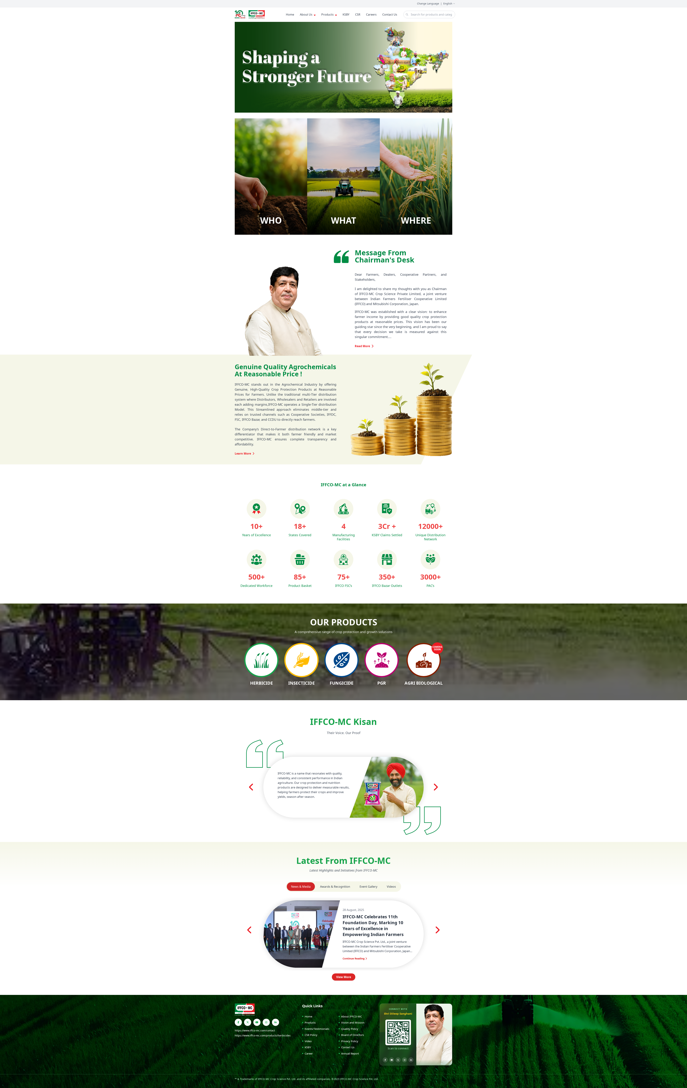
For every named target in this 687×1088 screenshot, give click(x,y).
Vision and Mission (352, 1022)
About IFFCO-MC (351, 1016)
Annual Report (350, 1053)
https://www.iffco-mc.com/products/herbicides (263, 1035)
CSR (357, 14)
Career (309, 1053)
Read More (362, 346)
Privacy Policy (349, 1041)
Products (327, 14)
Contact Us (389, 14)
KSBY (346, 14)
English (447, 3)
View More (343, 977)
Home (290, 14)
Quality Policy (349, 1029)
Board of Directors (352, 1035)
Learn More (243, 453)
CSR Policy (311, 1035)
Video (308, 1041)
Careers (371, 14)
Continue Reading (354, 958)
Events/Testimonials (317, 1029)
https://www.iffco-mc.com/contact (255, 1030)
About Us (306, 14)
